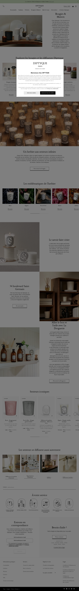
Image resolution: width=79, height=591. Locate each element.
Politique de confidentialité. (52, 88)
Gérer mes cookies (31, 92)
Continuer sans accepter (40, 68)
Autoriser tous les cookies (48, 92)
